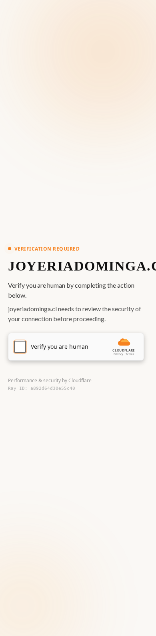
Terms (130, 354)
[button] (76, 347)
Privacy (118, 354)
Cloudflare (80, 380)
